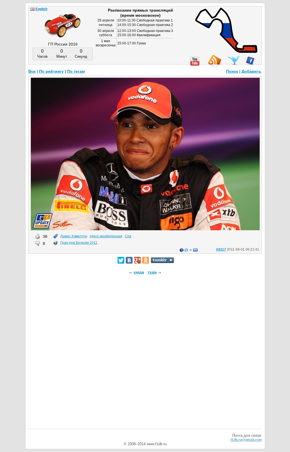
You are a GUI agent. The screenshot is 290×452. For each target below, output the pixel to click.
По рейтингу (51, 71)
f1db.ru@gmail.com (246, 440)
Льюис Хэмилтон (73, 236)
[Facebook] (250, 60)
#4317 (221, 249)
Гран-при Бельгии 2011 (78, 243)
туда (152, 272)
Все (32, 71)
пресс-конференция (106, 236)
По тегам (76, 71)
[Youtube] (194, 61)
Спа (128, 236)
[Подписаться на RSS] (214, 61)
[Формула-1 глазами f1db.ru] (62, 21)
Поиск (232, 71)
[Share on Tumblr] (162, 260)
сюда (139, 272)
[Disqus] (145, 356)
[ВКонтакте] (129, 260)
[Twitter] (121, 260)
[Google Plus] (137, 260)
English (41, 9)
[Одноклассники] (145, 260)
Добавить (251, 71)
